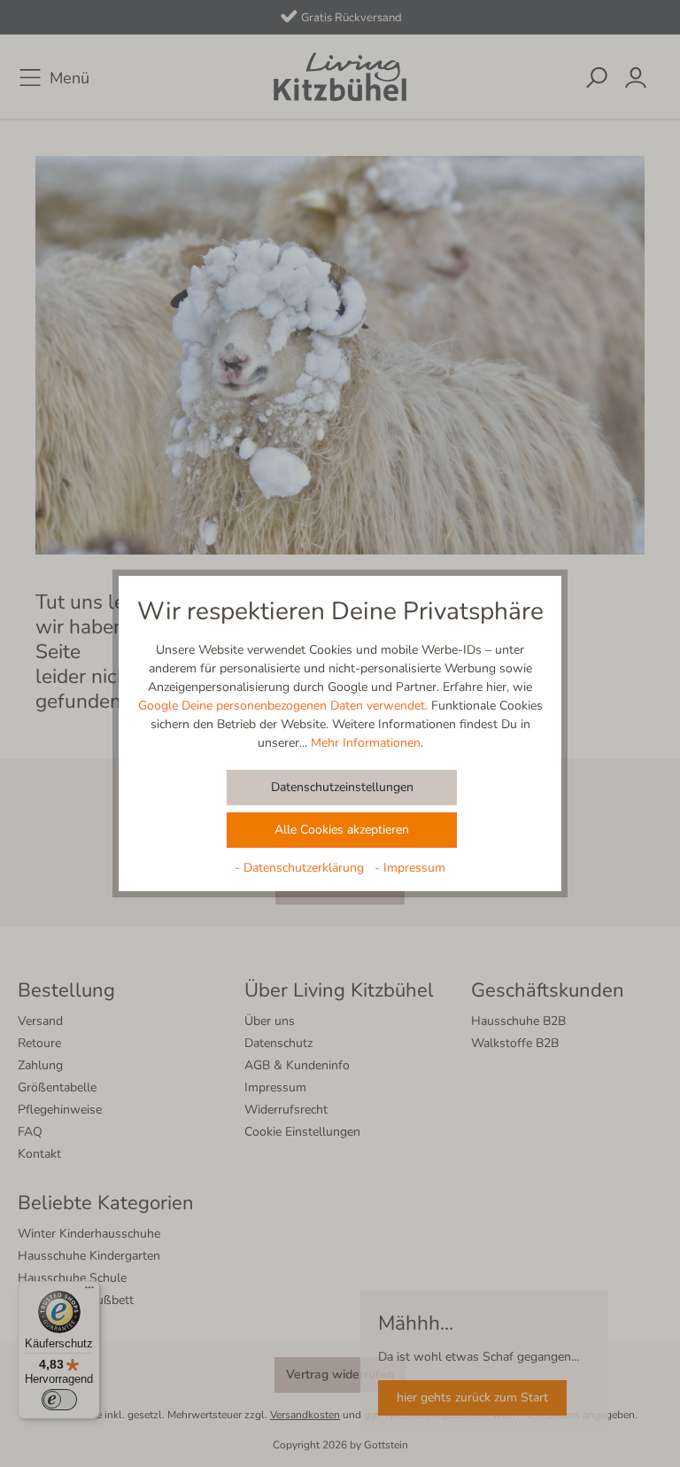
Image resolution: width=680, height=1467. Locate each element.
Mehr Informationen (366, 742)
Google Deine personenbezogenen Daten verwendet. (283, 705)
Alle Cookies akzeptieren (341, 829)
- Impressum (410, 867)
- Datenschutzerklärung (301, 867)
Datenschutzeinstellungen (342, 787)
